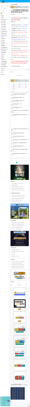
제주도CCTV (3, 54)
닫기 (10, 401)
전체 (13, 83)
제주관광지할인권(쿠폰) (4, 47)
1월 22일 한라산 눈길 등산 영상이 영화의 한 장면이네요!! (19, 153)
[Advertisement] (19, 122)
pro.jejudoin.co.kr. (16, 386)
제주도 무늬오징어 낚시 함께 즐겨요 (16, 201)
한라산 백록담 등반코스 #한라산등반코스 (17, 97)
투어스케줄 (2, 40)
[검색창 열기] (29, 1)
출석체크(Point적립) (4, 19)
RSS (27, 91)
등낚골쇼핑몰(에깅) (3, 52)
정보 (25, 83)
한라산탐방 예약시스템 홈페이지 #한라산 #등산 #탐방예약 (19, 114)
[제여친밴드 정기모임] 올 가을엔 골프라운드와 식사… (18, 188)
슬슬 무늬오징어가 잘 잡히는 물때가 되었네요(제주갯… (18, 195)
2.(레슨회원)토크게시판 (4, 31)
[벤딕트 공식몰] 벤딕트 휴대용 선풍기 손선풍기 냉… (18, 222)
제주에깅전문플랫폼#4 (4, 66)
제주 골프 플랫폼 (3, 24)
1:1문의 (2, 70)
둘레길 (14, 86)
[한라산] (12, 136)
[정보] (11, 97)
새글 (2, 72)
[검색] (23, 158)
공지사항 (2, 17)
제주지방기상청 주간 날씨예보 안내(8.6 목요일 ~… (18, 186)
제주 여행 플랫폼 (3, 26)
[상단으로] (29, 406)
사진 (25, 86)
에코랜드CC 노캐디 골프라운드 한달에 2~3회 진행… (18, 198)
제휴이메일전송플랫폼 (14, 185)
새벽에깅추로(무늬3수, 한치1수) (16, 256)
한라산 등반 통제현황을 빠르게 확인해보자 (18, 100)
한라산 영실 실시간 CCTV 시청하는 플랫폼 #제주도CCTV (19, 142)
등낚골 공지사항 (13, 181)
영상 (13, 87)
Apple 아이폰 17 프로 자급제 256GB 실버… (17, 227)
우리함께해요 (3, 38)
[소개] (11, 114)
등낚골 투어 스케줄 (13, 247)
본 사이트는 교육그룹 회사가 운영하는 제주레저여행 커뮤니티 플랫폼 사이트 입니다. (19, 385)
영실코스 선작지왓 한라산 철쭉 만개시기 (18, 136)
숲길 (19, 86)
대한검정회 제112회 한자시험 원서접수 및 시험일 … (18, 266)
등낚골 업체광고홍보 (13, 220)
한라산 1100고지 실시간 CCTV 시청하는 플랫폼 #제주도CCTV (20, 139)
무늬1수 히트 (13, 254)
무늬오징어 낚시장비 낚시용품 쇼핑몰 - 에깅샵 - (17, 225)
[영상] (11, 153)
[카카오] (1, 13)
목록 (27, 69)
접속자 (2, 74)
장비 (19, 87)
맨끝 (22, 162)
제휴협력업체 (3, 45)
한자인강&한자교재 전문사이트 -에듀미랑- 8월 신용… (18, 261)
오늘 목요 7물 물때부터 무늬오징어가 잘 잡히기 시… (18, 183)
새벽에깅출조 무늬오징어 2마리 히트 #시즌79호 (17, 251)
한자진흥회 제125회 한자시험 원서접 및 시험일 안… (18, 264)
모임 (25, 87)
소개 (19, 83)
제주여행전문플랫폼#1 (4, 61)
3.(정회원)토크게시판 (4, 33)
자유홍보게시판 (3, 59)
